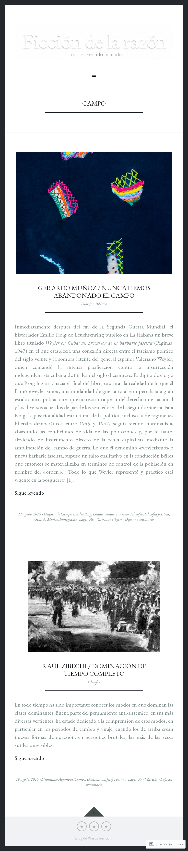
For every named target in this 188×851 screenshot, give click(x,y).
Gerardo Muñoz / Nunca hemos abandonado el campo (94, 292)
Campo (66, 514)
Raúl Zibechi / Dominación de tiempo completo (94, 670)
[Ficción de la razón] (94, 42)
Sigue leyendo (29, 492)
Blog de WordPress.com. (94, 838)
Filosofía (87, 303)
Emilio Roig (82, 514)
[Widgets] (94, 812)
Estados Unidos (104, 514)
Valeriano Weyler (109, 519)
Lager (83, 519)
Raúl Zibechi (148, 779)
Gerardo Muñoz (46, 519)
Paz (92, 519)
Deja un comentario (139, 519)
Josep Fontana (117, 779)
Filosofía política (156, 514)
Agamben (66, 779)
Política (101, 303)
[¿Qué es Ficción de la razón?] (82, 826)
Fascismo (122, 514)
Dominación (96, 779)
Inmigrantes (68, 519)
